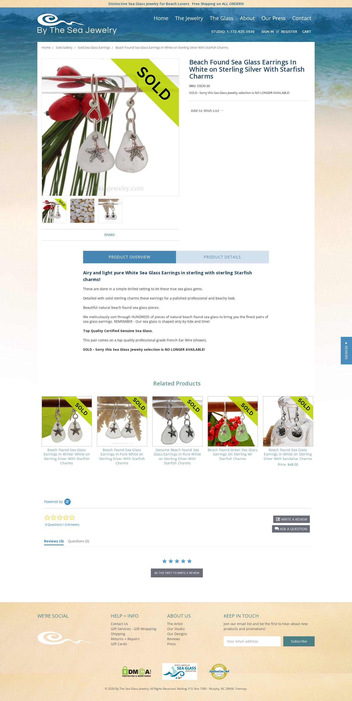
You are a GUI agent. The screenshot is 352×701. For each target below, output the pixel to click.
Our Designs (177, 634)
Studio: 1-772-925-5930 (233, 31)
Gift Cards (119, 644)
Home (161, 18)
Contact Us (119, 623)
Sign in (267, 31)
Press (171, 644)
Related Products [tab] (177, 383)
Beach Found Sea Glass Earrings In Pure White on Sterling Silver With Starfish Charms (122, 456)
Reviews (173, 639)
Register (289, 31)
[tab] (54, 542)
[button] (291, 529)
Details (222, 257)
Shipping (118, 634)
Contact (301, 18)
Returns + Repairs (125, 639)
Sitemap (240, 689)
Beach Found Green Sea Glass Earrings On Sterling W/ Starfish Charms (232, 454)
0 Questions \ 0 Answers (62, 524)
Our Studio (176, 628)
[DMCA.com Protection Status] (136, 671)
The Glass (221, 18)
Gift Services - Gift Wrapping (133, 628)
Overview (129, 257)
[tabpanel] (66, 433)
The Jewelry (189, 18)
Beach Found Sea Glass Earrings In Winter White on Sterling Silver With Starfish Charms (67, 456)
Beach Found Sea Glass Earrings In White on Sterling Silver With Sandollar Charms (288, 454)
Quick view (66, 421)
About (247, 18)
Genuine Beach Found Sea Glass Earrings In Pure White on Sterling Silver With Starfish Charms (177, 456)
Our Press (273, 18)
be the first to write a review (176, 573)
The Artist (175, 623)
